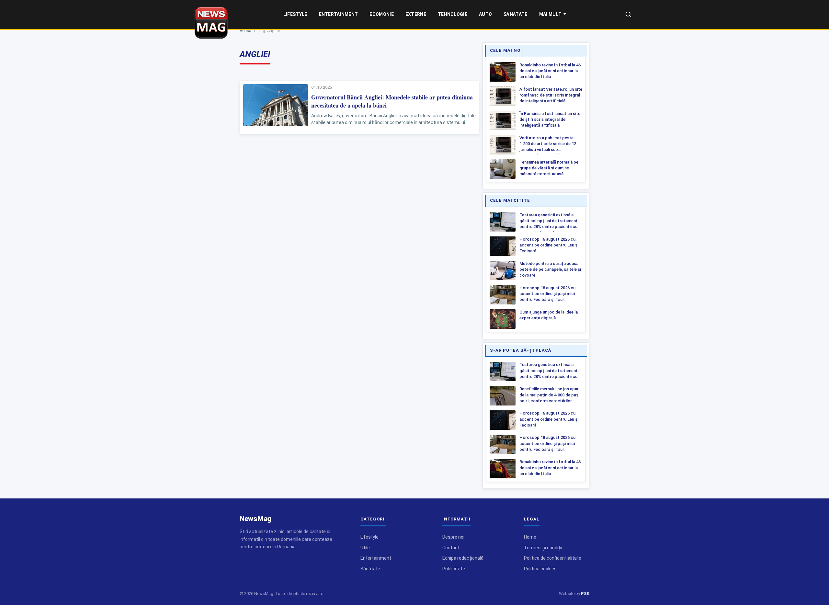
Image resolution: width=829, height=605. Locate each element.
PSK (585, 593)
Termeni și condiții (543, 547)
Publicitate (453, 568)
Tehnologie (452, 14)
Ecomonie (381, 14)
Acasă (245, 30)
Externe (415, 14)
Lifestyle (295, 14)
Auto (485, 14)
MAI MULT (550, 14)
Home (530, 537)
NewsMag (255, 519)
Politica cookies (540, 568)
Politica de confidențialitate (552, 558)
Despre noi (453, 537)
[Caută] (628, 15)
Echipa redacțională (462, 558)
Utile (365, 547)
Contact (451, 547)
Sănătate (515, 14)
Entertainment (338, 14)
